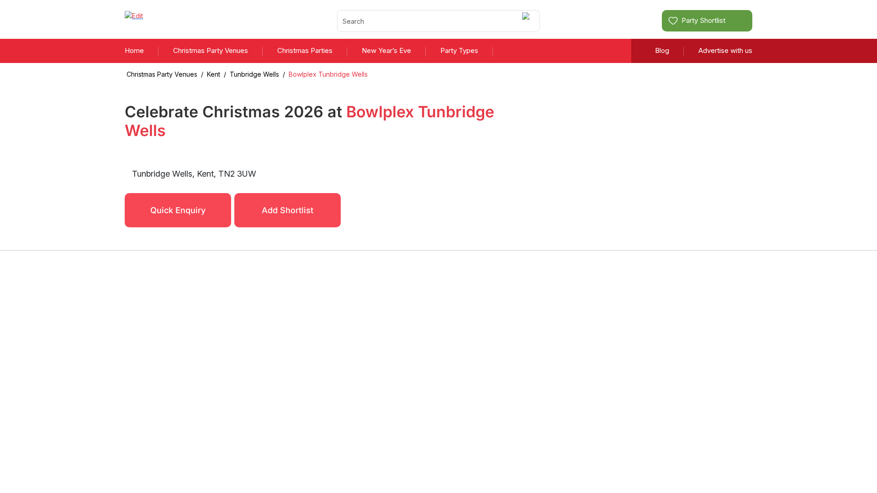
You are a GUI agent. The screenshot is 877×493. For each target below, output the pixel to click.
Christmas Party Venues (210, 50)
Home (134, 50)
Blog (662, 50)
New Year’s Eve (386, 50)
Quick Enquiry (178, 210)
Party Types (459, 50)
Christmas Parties (305, 50)
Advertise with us (725, 50)
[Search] (527, 20)
